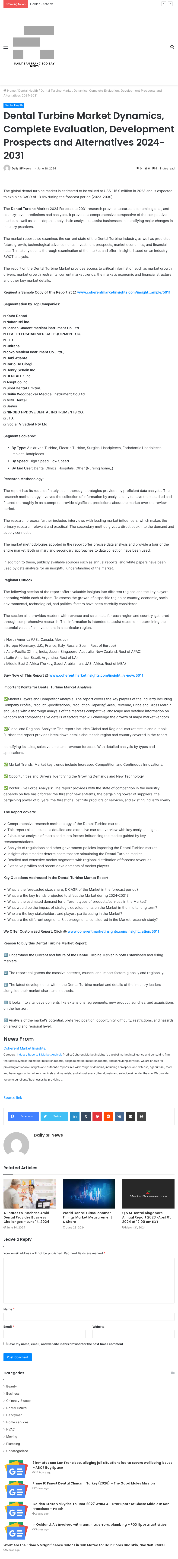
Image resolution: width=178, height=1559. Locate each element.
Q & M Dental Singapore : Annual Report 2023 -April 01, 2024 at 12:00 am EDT (146, 1217)
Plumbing (13, 1444)
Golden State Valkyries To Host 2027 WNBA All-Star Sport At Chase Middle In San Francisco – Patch (102, 4)
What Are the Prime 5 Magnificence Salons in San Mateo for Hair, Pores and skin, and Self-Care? (84, 1545)
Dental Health (28, 90)
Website (98, 1326)
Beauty (11, 1386)
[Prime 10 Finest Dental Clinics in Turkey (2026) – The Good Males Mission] (16, 1489)
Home (11, 90)
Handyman (14, 1415)
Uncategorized (17, 1451)
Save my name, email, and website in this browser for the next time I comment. (65, 1344)
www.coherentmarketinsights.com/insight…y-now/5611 (96, 675)
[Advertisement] (111, 43)
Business (12, 1393)
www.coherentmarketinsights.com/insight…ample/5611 (123, 292)
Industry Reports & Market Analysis (39, 1054)
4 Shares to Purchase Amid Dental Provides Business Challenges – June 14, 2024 (26, 1217)
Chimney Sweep (18, 1401)
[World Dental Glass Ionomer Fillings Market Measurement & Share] (89, 1194)
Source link (12, 1097)
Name (9, 1309)
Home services (17, 1422)
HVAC (10, 1429)
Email (8, 1326)
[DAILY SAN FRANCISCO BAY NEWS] (34, 46)
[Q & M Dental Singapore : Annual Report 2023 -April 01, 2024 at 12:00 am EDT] (148, 1194)
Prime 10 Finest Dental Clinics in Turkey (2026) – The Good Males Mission (93, 1483)
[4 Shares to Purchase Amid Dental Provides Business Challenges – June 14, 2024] (29, 1194)
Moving (11, 1436)
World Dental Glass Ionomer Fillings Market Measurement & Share (87, 1217)
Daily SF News (21, 168)
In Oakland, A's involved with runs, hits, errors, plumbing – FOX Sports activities (99, 1524)
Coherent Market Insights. (24, 1048)
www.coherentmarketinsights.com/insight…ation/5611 (113, 931)
